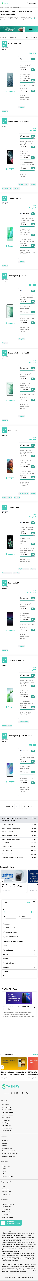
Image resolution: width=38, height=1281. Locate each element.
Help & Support (6, 1182)
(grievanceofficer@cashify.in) (10, 1251)
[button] (10, 91)
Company (4, 1136)
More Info (4, 1199)
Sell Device (4, 1161)
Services (4, 1100)
